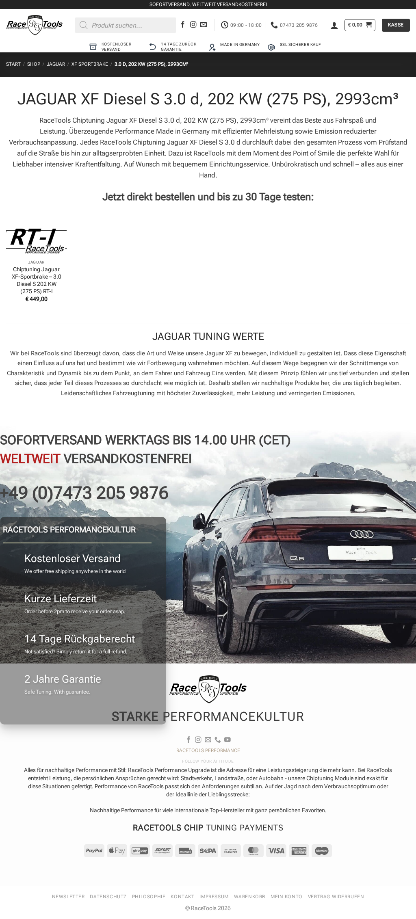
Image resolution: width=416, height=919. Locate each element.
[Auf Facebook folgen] (183, 25)
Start (13, 64)
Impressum (213, 897)
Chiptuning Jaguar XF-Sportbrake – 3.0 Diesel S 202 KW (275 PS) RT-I (36, 280)
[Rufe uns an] (217, 740)
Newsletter (68, 897)
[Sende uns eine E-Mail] (203, 25)
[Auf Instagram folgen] (193, 25)
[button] (334, 25)
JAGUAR (56, 64)
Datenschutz (108, 897)
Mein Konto (287, 897)
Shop (33, 64)
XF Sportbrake (90, 64)
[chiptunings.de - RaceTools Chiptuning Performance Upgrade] (34, 25)
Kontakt (182, 897)
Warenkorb (249, 897)
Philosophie (148, 897)
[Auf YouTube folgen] (227, 740)
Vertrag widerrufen (336, 897)
